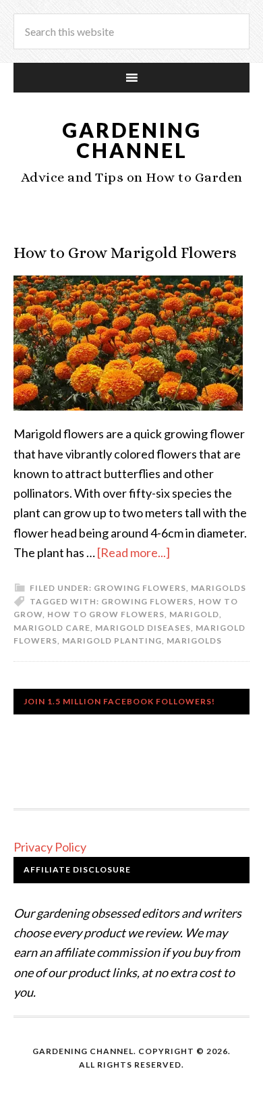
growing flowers (147, 601)
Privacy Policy (49, 846)
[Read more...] (133, 552)
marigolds (194, 640)
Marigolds (218, 588)
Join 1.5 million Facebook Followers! (119, 701)
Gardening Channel (132, 139)
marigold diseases (143, 628)
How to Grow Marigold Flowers (125, 252)
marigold (194, 614)
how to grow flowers (106, 614)
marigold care (51, 628)
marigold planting (112, 640)
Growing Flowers (140, 588)
